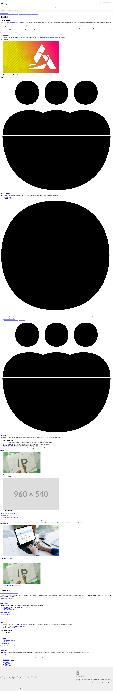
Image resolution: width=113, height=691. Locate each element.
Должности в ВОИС (5, 614)
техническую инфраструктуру (9, 446)
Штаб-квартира (53, 37)
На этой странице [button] (4, 13)
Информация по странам (8, 198)
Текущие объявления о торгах (9, 627)
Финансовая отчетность (6, 598)
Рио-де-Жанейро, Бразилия (8, 660)
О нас (9, 14)
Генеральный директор (40, 37)
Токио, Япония (6, 662)
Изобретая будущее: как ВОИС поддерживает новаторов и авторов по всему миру (21, 520)
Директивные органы (7, 197)
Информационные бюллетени (9, 640)
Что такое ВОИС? (4, 14)
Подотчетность (22, 14)
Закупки (2, 622)
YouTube (4, 638)
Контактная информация (6, 643)
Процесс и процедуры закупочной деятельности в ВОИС (14, 626)
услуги (12, 28)
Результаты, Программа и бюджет (9, 593)
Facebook (4, 635)
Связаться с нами (34, 14)
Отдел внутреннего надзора (8, 609)
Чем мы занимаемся (14, 14)
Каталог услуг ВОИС (7, 558)
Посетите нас (3, 650)
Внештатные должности (8, 620)
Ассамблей (11, 195)
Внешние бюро (4, 654)
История (2, 37)
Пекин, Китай (5, 661)
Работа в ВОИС (28, 14)
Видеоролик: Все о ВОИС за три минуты (10, 585)
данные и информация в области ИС (27, 29)
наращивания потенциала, (20, 447)
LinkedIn (4, 637)
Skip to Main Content (4, 0)
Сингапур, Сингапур (7, 665)
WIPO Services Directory (5, 450)
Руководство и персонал (6, 313)
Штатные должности (7, 618)
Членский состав (21, 37)
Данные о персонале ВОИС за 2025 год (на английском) (14, 320)
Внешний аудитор (6, 608)
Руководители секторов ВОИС (9, 319)
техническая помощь (99, 29)
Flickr (4, 639)
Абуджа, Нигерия (6, 663)
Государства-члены (5, 193)
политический (6, 444)
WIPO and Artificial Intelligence (10, 74)
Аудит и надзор (4, 603)
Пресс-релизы (5, 641)
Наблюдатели (3, 435)
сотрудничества (11, 447)
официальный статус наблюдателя (47, 437)
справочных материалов (16, 448)
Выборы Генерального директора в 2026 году (9, 32)
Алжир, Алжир (6, 659)
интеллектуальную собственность (62, 28)
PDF (33, 316)
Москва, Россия (6, 664)
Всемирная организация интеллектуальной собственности (12, 22)
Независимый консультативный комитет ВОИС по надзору (15, 607)
